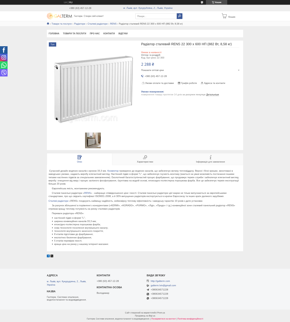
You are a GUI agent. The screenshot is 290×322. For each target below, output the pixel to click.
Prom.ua (161, 313)
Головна (54, 33)
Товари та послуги (62, 23)
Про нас (95, 33)
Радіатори (79, 23)
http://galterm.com (160, 281)
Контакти (109, 33)
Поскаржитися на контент (163, 319)
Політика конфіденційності (190, 319)
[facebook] (48, 256)
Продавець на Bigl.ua (145, 316)
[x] (52, 256)
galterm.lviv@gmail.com (163, 285)
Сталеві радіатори (98, 23)
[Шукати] (179, 16)
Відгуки (123, 33)
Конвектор (113, 170)
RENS (113, 23)
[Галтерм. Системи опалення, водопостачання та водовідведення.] (59, 16)
